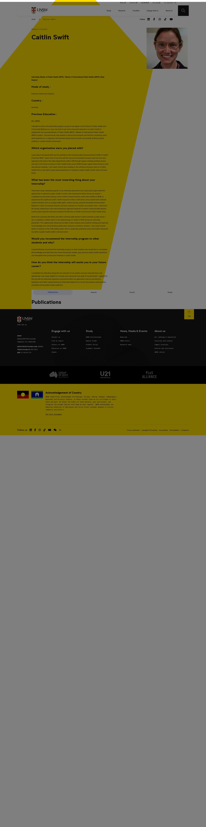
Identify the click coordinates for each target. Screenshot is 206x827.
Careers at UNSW (58, 345)
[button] (189, 314)
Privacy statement (133, 430)
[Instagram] (160, 19)
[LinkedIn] (148, 19)
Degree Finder (91, 341)
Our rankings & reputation (165, 337)
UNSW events (125, 341)
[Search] (183, 10)
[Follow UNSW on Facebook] (35, 430)
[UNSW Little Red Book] (60, 430)
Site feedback (174, 430)
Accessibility (163, 430)
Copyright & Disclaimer (149, 430)
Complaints (185, 430)
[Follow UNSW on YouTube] (50, 430)
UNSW (33, 19)
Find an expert (58, 341)
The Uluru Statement (53, 414)
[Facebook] (154, 19)
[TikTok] (165, 19)
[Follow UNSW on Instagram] (39, 430)
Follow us (22, 430)
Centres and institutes (163, 348)
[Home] (40, 10)
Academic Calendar (93, 348)
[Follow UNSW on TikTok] (44, 430)
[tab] (53, 292)
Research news (125, 345)
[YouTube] (171, 19)
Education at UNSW (59, 348)
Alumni (54, 352)
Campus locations (161, 345)
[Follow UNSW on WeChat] (55, 430)
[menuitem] (109, 10)
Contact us (56, 337)
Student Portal (92, 345)
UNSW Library (159, 352)
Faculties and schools (163, 341)
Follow (142, 19)
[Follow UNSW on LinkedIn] (30, 430)
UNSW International (93, 337)
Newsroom (123, 337)
